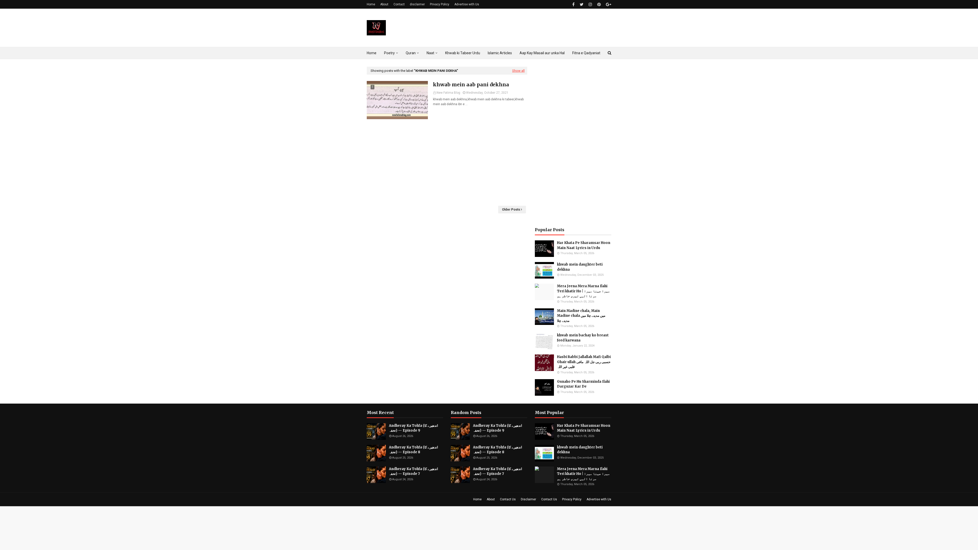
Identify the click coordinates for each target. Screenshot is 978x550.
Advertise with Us (466, 4)
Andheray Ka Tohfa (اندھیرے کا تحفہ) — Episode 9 (413, 428)
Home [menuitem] (371, 53)
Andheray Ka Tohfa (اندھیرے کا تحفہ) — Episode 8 (413, 450)
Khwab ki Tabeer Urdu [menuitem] (462, 53)
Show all (518, 71)
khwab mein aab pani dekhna (471, 84)
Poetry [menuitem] (389, 53)
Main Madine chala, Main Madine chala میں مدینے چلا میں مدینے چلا (581, 316)
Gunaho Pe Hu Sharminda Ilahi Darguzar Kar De (583, 384)
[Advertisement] (447, 162)
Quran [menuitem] (411, 53)
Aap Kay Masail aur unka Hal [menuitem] (542, 53)
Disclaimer (528, 499)
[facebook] (573, 4)
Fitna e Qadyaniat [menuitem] (586, 53)
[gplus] (608, 4)
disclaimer (417, 4)
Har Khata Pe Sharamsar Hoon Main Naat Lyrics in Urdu (583, 245)
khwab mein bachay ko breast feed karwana (583, 337)
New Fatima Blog (448, 92)
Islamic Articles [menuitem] (500, 53)
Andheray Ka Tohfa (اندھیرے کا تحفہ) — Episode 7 (413, 471)
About (384, 4)
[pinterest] (599, 4)
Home (371, 4)
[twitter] (581, 4)
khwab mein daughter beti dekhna (580, 267)
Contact (399, 4)
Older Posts (511, 209)
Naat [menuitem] (430, 53)
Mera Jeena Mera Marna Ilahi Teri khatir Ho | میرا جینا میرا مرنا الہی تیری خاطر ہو (583, 291)
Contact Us (508, 499)
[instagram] (590, 4)
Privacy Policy (439, 4)
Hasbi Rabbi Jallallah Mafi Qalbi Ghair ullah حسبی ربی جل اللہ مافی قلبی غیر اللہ (584, 362)
